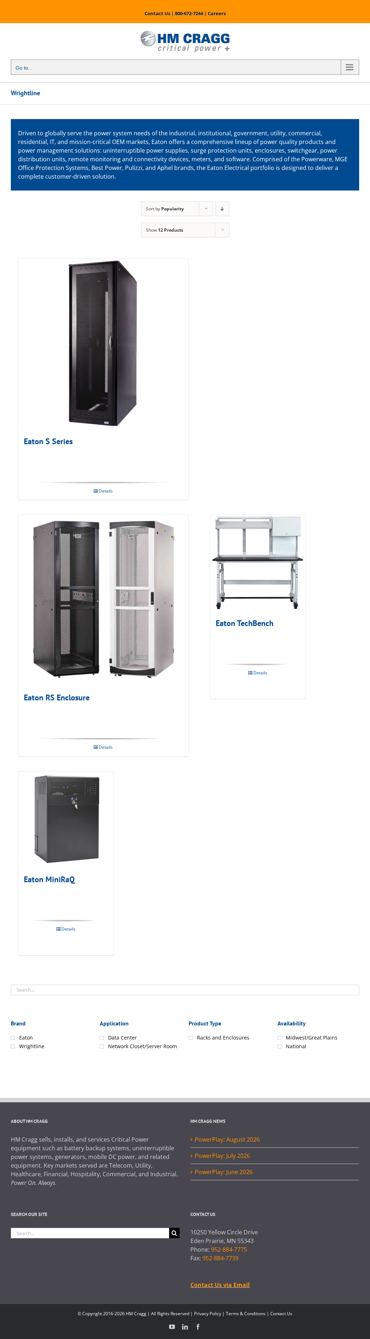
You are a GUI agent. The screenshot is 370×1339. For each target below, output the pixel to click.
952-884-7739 (220, 1258)
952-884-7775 (229, 1249)
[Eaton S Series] (103, 343)
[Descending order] (222, 208)
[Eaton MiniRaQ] (65, 818)
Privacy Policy (207, 1313)
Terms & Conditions (246, 1313)
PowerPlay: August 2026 (227, 1139)
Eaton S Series (48, 441)
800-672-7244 (189, 13)
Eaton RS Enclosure (57, 697)
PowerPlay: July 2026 (222, 1156)
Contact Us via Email (220, 1285)
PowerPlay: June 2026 (224, 1172)
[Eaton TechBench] (257, 562)
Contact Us (157, 13)
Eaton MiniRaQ (49, 879)
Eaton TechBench (245, 623)
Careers (217, 13)
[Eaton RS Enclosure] (103, 599)
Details (106, 491)
